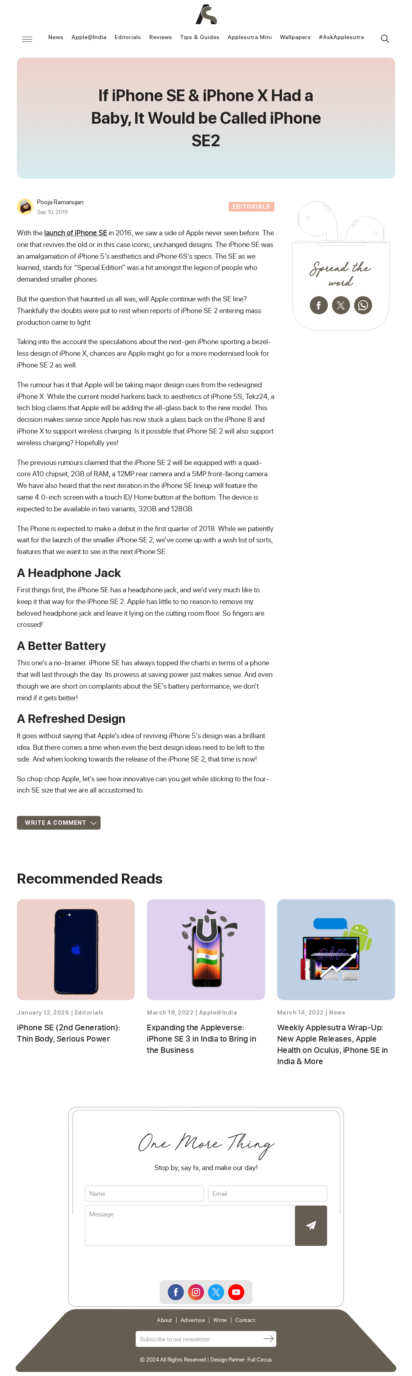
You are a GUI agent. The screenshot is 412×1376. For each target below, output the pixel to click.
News (56, 37)
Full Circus (259, 1359)
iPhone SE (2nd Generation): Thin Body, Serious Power (69, 1033)
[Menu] (27, 39)
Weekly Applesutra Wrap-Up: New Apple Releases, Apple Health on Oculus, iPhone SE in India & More (332, 1044)
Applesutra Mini (250, 37)
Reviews (160, 37)
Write (220, 1320)
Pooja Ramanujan (60, 201)
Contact (245, 1320)
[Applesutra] (206, 14)
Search (385, 39)
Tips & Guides (200, 37)
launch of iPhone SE (75, 232)
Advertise (193, 1320)
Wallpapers (295, 37)
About (164, 1320)
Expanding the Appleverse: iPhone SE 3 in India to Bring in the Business (201, 1038)
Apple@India (89, 37)
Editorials (128, 37)
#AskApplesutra (341, 37)
